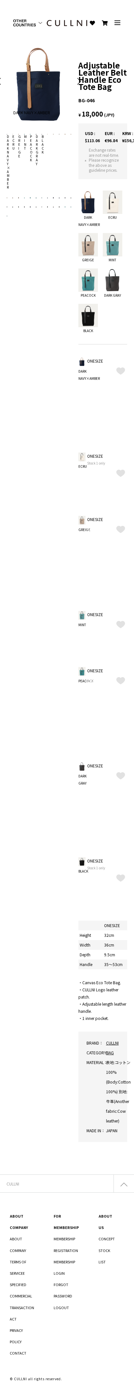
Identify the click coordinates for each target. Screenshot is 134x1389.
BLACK (43, 144)
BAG (110, 1052)
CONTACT (18, 1353)
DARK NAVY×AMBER (8, 162)
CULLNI (112, 1043)
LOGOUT (61, 1307)
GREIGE (19, 146)
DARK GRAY (37, 150)
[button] (79, 81)
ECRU (13, 142)
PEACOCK (31, 148)
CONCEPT (107, 1238)
